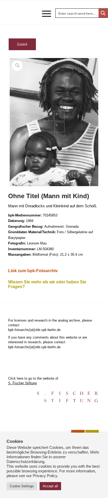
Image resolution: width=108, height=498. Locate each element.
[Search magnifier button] (103, 13)
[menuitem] (44, 13)
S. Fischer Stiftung (22, 383)
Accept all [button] (50, 486)
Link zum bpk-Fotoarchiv (33, 270)
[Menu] (44, 13)
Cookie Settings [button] (22, 486)
